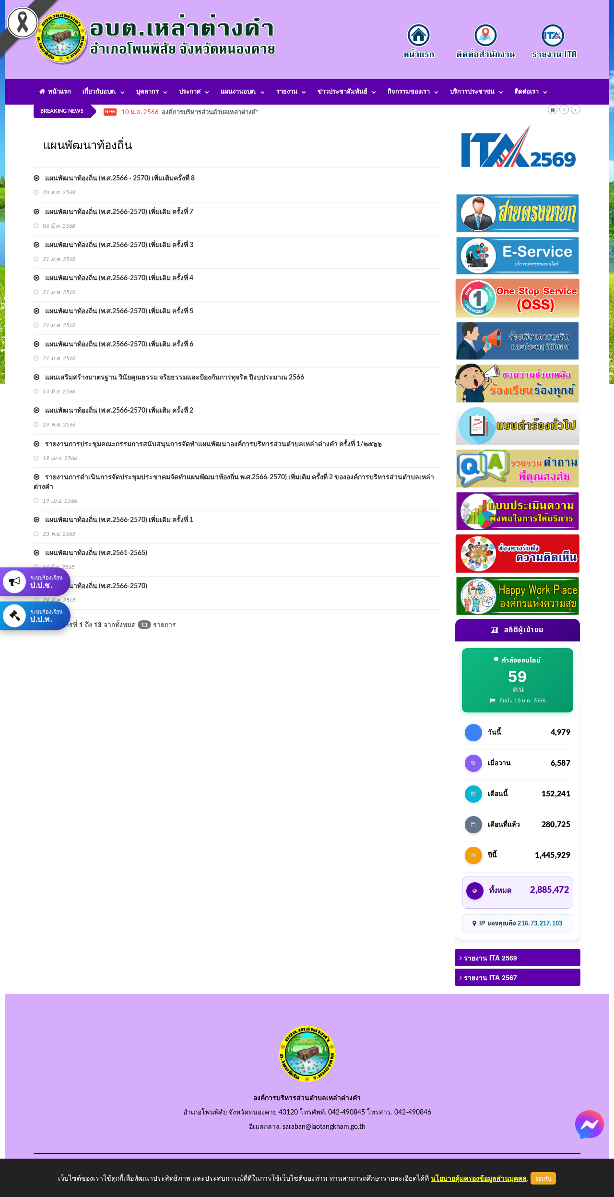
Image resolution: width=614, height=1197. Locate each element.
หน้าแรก (58, 92)
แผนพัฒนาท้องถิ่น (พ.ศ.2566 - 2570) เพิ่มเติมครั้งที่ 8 (117, 178)
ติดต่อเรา (527, 92)
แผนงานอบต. (238, 92)
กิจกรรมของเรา (409, 92)
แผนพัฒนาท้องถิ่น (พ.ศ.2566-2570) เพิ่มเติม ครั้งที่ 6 (116, 344)
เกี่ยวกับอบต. (99, 92)
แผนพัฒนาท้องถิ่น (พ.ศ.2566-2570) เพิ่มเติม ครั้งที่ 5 (116, 311)
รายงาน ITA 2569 (489, 957)
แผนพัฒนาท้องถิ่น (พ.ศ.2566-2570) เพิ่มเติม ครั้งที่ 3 (116, 245)
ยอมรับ (543, 1178)
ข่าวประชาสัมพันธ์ (342, 92)
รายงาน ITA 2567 (489, 977)
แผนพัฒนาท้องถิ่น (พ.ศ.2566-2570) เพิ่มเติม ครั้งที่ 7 (116, 212)
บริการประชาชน (472, 92)
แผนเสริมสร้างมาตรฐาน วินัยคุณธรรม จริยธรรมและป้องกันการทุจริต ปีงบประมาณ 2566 (171, 377)
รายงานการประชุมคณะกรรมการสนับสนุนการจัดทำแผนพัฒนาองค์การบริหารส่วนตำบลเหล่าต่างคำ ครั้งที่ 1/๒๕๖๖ (210, 444)
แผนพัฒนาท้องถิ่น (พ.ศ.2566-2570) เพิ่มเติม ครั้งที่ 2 (116, 410)
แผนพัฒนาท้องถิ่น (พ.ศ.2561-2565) (93, 553)
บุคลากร (147, 92)
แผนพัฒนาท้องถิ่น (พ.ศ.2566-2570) (93, 586)
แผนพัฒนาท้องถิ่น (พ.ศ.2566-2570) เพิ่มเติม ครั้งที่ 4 (116, 278)
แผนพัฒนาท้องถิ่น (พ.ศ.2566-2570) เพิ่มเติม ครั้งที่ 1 (116, 520)
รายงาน (286, 92)
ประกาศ (190, 92)
